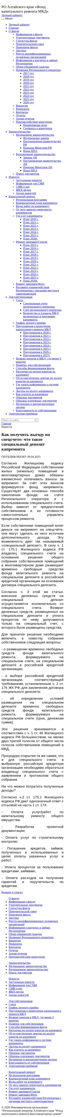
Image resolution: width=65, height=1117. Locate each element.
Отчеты (20, 115)
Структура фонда (26, 40)
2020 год (28, 82)
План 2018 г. (30, 254)
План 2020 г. (30, 219)
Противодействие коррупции (34, 121)
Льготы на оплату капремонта (34, 391)
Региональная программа (31, 199)
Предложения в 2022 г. (37, 339)
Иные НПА (30, 151)
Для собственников (20, 296)
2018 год (28, 76)
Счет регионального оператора (42, 309)
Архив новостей (26, 193)
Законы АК (30, 157)
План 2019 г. (30, 258)
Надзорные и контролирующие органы (33, 1059)
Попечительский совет (30, 44)
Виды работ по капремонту (33, 206)
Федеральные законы (36, 138)
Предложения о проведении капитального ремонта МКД (33, 328)
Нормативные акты (35, 125)
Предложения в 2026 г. (37, 352)
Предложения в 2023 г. (37, 342)
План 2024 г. (30, 232)
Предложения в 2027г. (36, 355)
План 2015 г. (30, 245)
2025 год (28, 99)
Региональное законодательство (35, 154)
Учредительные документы (33, 37)
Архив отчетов (25, 118)
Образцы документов (29, 397)
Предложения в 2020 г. (37, 332)
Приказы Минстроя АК (37, 167)
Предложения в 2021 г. (37, 335)
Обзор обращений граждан (32, 66)
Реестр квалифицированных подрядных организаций (33, 55)
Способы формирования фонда (35, 368)
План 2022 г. (30, 225)
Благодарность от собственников (36, 410)
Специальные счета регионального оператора (39, 305)
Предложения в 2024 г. (37, 345)
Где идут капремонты (29, 215)
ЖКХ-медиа (23, 189)
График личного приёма (31, 322)
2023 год (28, 92)
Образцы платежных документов (36, 400)
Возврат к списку (12, 892)
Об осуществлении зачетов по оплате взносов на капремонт (39, 379)
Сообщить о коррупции (37, 128)
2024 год (28, 95)
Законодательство (20, 131)
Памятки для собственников (33, 365)
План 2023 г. (30, 228)
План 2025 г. (30, 235)
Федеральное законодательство (35, 134)
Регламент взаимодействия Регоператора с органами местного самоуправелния (37, 290)
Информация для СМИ (30, 183)
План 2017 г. (30, 251)
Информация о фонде (29, 34)
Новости (14, 177)
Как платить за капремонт (32, 394)
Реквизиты (22, 108)
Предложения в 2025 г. (37, 348)
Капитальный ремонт (22, 196)
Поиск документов (27, 173)
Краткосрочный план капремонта (36, 202)
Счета (19, 300)
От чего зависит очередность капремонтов (35, 1085)
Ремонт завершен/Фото (30, 284)
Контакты (22, 112)
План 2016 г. (30, 248)
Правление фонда (27, 47)
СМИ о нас (23, 186)
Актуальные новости (29, 180)
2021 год (28, 86)
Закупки (21, 50)
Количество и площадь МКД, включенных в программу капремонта (41, 316)
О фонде (14, 31)
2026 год (28, 102)
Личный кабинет (11, 15)
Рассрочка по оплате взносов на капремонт (35, 1030)
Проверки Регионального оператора (38, 70)
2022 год (28, 89)
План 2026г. (30, 238)
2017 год (28, 73)
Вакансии (22, 105)
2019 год (28, 79)
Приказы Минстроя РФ (37, 147)
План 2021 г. (30, 222)
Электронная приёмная (23, 413)
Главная (13, 27)
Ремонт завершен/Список (31, 241)
